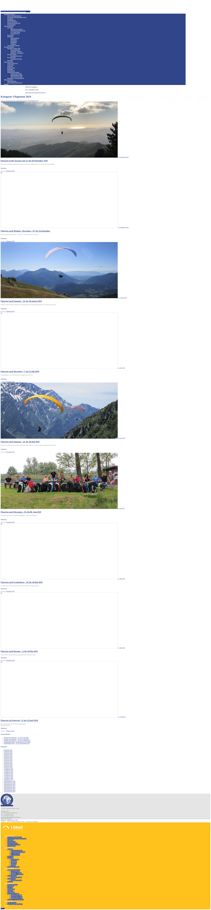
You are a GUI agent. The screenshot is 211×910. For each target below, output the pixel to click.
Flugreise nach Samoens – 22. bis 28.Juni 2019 (20, 442)
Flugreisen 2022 (8, 757)
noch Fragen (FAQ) (12, 21)
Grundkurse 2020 (8, 772)
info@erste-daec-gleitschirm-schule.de (35, 92)
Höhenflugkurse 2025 (9, 791)
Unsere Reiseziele (15, 50)
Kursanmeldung (11, 24)
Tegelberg (13, 44)
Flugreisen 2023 (8, 759)
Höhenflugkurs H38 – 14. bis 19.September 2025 (17, 743)
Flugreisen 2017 (8, 750)
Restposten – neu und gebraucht (15, 78)
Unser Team (10, 35)
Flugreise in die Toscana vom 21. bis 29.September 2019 (24, 161)
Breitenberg (14, 42)
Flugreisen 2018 (8, 751)
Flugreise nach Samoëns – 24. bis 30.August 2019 (21, 301)
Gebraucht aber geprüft (13, 72)
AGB (16, 820)
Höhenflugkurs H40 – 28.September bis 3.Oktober (17, 742)
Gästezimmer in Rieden (13, 45)
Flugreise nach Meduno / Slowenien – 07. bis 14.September (25, 231)
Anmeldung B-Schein (16, 56)
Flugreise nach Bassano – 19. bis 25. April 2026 (16, 739)
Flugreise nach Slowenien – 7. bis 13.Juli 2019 (20, 371)
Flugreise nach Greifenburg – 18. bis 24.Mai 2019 (21, 582)
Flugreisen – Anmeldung (17, 53)
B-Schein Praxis (11, 57)
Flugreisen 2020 (8, 754)
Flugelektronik (11, 71)
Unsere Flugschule (9, 26)
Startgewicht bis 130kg (17, 76)
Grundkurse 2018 (8, 769)
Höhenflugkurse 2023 (9, 788)
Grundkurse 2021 (8, 773)
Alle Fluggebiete (15, 38)
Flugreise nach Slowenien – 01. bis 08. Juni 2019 (21, 512)
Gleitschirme (10, 65)
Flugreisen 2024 (8, 760)
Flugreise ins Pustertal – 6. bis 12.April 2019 (19, 720)
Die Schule (10, 27)
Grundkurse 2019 (8, 770)
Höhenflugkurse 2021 (9, 785)
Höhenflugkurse (11, 20)
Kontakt (6, 84)
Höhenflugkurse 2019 (9, 782)
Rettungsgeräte (11, 68)
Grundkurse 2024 (8, 778)
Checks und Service (12, 63)
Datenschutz (10, 820)
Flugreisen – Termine (16, 51)
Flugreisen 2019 (10, 171)
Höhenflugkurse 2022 (9, 787)
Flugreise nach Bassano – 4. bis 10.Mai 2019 (19, 651)
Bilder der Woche (8, 79)
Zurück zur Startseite (6, 818)
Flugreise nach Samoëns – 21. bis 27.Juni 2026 (16, 737)
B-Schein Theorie (11, 54)
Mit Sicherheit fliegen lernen (18, 30)
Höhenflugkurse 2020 (9, 784)
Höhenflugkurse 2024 (9, 790)
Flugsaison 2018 (8, 764)
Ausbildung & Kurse (9, 14)
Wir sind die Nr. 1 (15, 33)
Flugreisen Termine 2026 (13, 48)
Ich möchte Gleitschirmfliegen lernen (16, 17)
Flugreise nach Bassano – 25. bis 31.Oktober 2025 (17, 740)
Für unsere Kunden (9, 47)
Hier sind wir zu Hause (17, 29)
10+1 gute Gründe (15, 32)
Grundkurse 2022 (8, 775)
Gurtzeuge (10, 66)
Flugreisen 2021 (8, 756)
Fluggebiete (10, 36)
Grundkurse (10, 18)
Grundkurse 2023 (8, 776)
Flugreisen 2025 (8, 762)
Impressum (3, 820)
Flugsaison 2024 (8, 767)
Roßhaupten (14, 39)
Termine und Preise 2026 (13, 23)
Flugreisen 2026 (8, 763)
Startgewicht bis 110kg (16, 75)
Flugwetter (10, 60)
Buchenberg (14, 41)
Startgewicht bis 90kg (16, 73)
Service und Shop (8, 62)
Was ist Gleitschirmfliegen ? (14, 16)
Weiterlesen (4, 168)
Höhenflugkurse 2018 (9, 781)
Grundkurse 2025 (8, 779)
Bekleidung (10, 69)
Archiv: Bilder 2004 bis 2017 (15, 82)
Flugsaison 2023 (8, 766)
